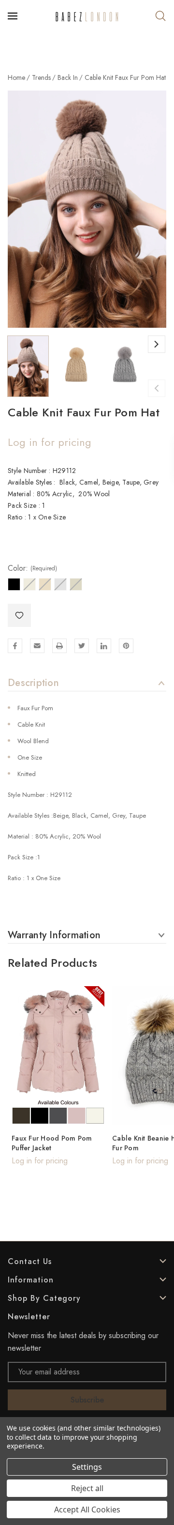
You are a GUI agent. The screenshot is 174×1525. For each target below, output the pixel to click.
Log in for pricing (49, 442)
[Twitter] (81, 646)
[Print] (59, 646)
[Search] (160, 16)
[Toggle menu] (13, 16)
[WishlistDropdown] (19, 615)
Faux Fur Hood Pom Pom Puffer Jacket (52, 1143)
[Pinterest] (126, 646)
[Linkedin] (104, 646)
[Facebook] (15, 646)
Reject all (87, 1488)
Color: (32, 568)
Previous (156, 388)
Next (156, 344)
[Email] (37, 646)
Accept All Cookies (87, 1509)
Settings (87, 1467)
